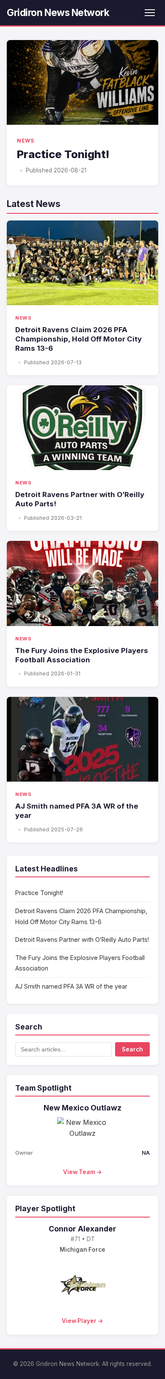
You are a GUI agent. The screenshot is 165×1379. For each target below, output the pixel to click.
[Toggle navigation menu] (149, 12)
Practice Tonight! (39, 892)
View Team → (82, 1172)
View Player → (82, 1320)
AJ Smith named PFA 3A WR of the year (71, 986)
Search (132, 1049)
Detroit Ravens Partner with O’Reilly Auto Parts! (82, 939)
